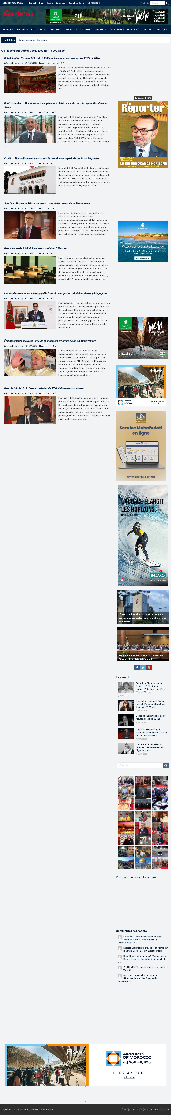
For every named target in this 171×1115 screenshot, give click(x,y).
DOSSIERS (132, 29)
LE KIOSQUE (94, 3)
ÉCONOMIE (54, 29)
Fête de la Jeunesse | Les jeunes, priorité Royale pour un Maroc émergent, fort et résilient (59, 40)
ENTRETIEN (115, 29)
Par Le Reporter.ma (14, 63)
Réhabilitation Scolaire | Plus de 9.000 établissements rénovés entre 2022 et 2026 (52, 58)
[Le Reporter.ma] (18, 13)
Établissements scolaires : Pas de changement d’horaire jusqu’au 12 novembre (50, 341)
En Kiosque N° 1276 (143, 98)
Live (41, 3)
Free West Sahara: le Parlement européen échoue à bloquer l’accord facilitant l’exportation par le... (140, 939)
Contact (32, 3)
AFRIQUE (21, 29)
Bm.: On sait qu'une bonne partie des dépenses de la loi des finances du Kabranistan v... (138, 978)
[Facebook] (141, 3)
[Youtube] (147, 3)
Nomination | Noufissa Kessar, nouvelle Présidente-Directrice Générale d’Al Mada (150, 704)
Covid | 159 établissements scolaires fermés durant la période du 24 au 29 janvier (51, 158)
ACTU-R (7, 29)
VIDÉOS (161, 29)
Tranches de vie (76, 3)
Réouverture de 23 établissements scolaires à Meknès (35, 248)
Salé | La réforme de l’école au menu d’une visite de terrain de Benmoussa (47, 203)
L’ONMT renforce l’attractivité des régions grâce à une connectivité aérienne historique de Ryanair (142, 618)
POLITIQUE (37, 29)
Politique (45, 112)
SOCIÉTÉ (70, 29)
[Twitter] (144, 3)
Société (54, 63)
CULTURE (85, 29)
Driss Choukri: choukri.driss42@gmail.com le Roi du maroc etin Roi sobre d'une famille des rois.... (142, 959)
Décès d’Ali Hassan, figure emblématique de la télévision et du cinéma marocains (151, 732)
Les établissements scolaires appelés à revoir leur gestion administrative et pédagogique (55, 293)
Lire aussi (60, 3)
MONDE (100, 29)
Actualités (45, 63)
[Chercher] (167, 3)
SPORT (147, 29)
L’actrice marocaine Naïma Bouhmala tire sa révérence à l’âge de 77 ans (149, 747)
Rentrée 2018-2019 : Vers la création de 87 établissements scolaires (44, 388)
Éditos (50, 3)
